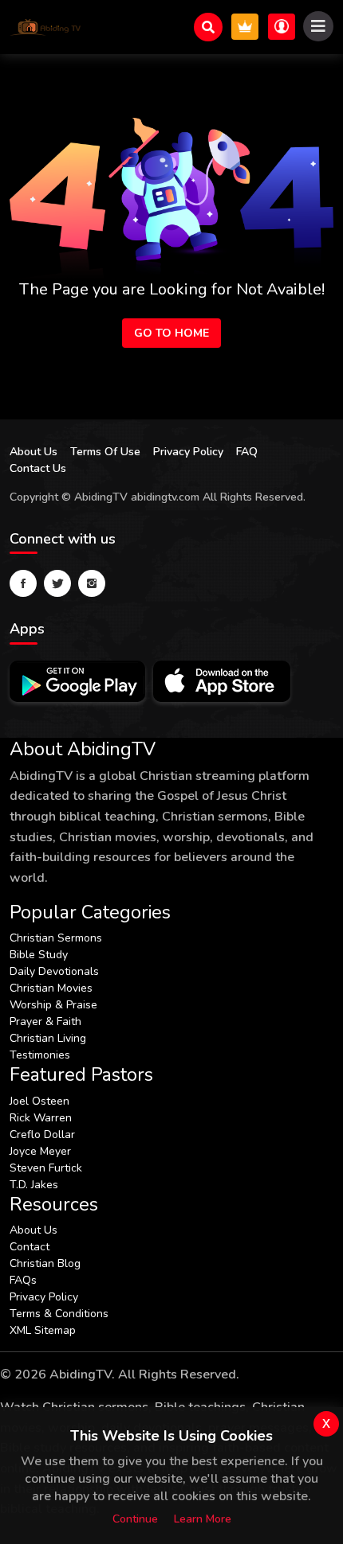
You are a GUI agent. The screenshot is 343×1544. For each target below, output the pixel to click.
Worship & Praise (53, 1004)
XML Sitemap (43, 1330)
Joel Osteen (39, 1101)
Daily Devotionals (54, 971)
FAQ (247, 451)
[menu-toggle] (318, 26)
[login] (281, 27)
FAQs (23, 1280)
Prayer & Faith (45, 1021)
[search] (208, 27)
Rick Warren (41, 1117)
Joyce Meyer (40, 1151)
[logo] (45, 27)
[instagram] (91, 583)
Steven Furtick (46, 1168)
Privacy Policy (188, 451)
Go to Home (171, 333)
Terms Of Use (105, 451)
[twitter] (57, 583)
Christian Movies (51, 988)
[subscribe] (244, 27)
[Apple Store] (221, 681)
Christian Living (48, 1038)
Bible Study (39, 954)
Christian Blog (45, 1263)
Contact (29, 1246)
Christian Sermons (56, 938)
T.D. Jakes (34, 1184)
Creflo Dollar (42, 1134)
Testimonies (40, 1054)
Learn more (202, 1518)
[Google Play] (77, 681)
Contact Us (38, 468)
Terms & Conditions (59, 1313)
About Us (33, 451)
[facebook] (23, 583)
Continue (135, 1518)
